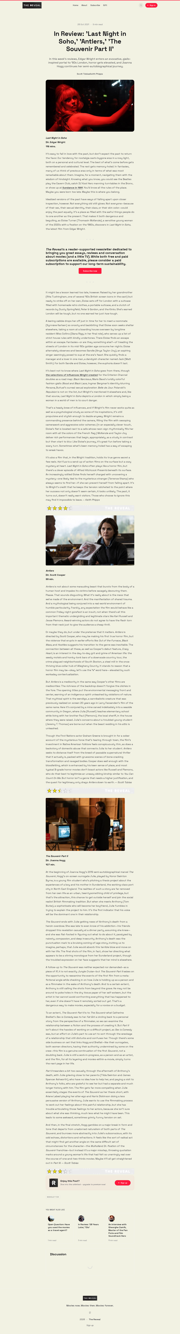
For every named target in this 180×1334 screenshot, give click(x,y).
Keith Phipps (96, 73)
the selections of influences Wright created (72, 374)
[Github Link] (90, 1313)
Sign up (90, 1325)
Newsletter (53, 1197)
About (84, 5)
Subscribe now (90, 271)
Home (75, 5)
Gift (105, 5)
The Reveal (94, 1319)
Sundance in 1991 (72, 187)
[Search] (141, 5)
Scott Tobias (83, 73)
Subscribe (95, 5)
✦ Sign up (122, 1183)
